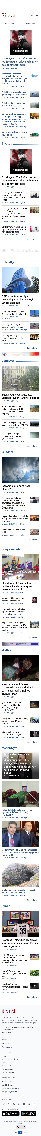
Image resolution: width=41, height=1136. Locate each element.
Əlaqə (4, 1063)
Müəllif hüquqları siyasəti (10, 1088)
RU (25, 1132)
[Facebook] (9, 1104)
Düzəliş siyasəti (7, 1069)
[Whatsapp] (4, 1104)
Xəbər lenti (31, 23)
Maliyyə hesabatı (8, 1073)
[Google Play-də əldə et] (28, 1113)
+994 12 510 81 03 (8, 1030)
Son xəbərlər (6, 1043)
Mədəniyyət (9, 748)
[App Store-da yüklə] (11, 1113)
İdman (6, 906)
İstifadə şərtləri (7, 1081)
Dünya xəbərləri (12, 549)
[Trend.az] (8, 15)
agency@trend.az (7, 1032)
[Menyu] (37, 15)
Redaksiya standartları (10, 1066)
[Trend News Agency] (8, 1011)
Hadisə (6, 650)
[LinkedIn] (29, 1104)
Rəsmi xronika (7, 1047)
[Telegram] (24, 1104)
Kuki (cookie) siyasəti (9, 1092)
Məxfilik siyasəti (7, 1085)
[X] (14, 1104)
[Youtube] (19, 1104)
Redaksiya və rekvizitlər (10, 1059)
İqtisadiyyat (9, 262)
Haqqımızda (6, 1056)
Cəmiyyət (8, 360)
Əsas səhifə (10, 23)
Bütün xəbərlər (32, 239)
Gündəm (7, 452)
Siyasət (7, 143)
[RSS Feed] (34, 1104)
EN (16, 1132)
